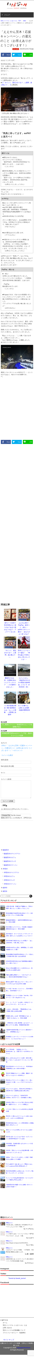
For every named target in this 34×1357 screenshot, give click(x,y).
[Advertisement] (17, 395)
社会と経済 (15, 49)
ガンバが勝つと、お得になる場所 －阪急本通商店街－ (24, 709)
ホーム (5, 1322)
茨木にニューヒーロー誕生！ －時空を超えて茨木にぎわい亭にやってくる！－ (24, 655)
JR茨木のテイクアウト (11, 872)
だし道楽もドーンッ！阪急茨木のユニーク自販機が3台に (17, 726)
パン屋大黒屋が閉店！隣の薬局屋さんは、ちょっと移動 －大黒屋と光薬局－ (10, 710)
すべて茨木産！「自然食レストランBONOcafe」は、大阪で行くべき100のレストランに (19, 1051)
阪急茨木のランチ (10, 861)
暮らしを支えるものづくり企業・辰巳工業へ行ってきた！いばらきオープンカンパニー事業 (19, 1060)
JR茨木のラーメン (10, 884)
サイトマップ (8, 1340)
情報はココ (9, 1222)
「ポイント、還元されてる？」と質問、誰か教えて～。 (10, 654)
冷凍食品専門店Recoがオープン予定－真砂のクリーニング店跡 (17, 734)
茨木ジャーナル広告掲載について (14, 1330)
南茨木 (5, 891)
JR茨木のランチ (9, 880)
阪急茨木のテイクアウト (12, 853)
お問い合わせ (7, 1327)
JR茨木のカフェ (9, 876)
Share (8, 55)
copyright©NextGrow (24, 1347)
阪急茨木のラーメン (10, 865)
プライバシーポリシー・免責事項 (14, 1333)
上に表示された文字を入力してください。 (15, 809)
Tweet (19, 55)
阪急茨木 (6, 850)
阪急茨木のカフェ (10, 857)
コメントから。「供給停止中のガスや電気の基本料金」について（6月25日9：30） (24, 682)
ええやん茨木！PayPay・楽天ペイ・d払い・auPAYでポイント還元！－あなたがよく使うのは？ (24, 628)
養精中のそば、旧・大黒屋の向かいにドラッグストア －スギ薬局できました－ (10, 682)
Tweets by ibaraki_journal (17, 1278)
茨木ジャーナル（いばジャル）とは (15, 1325)
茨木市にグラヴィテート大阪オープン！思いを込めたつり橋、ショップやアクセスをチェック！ (19, 1082)
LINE (30, 55)
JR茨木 (5, 869)
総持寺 (5, 887)
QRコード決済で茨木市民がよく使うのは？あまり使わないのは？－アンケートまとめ (10, 627)
